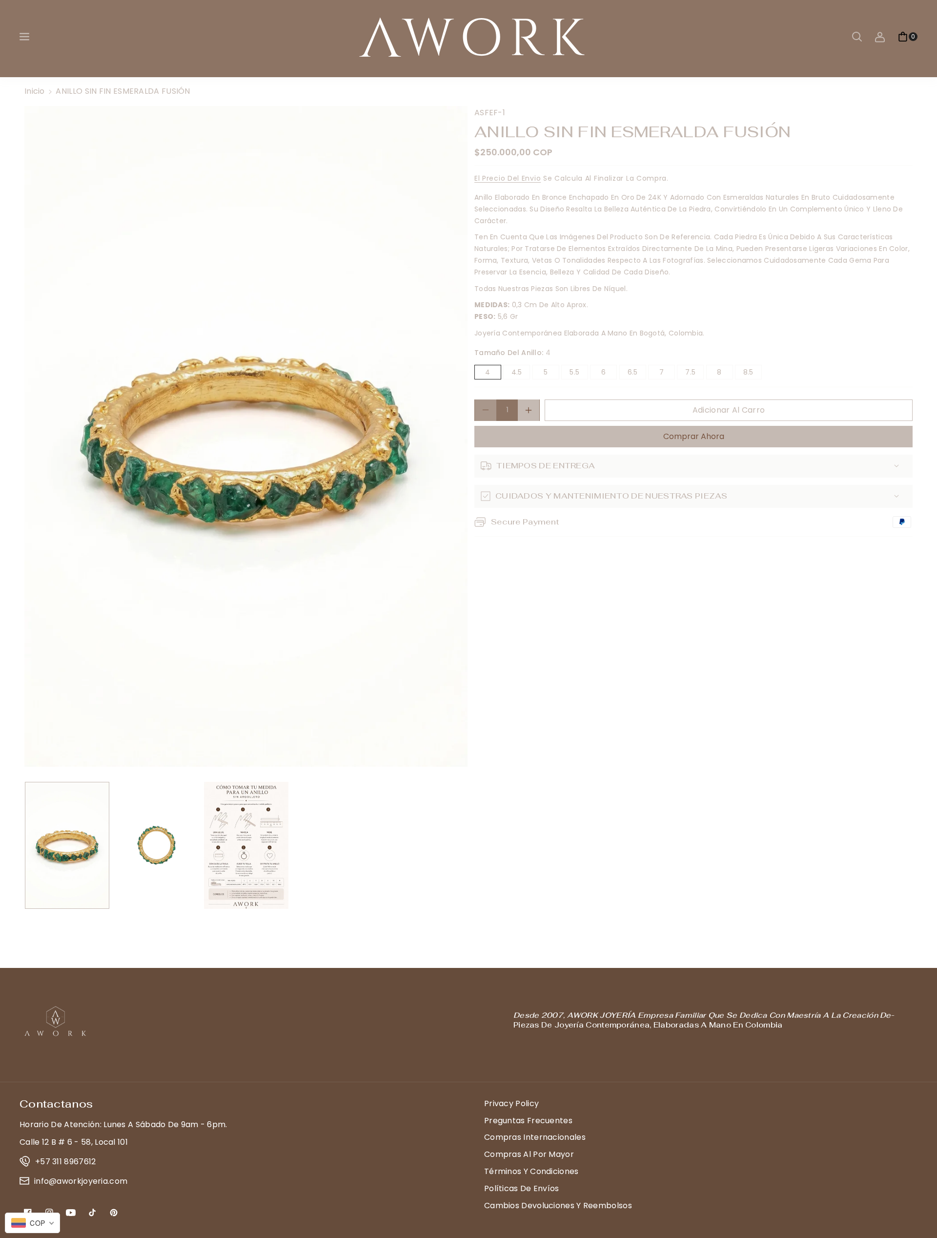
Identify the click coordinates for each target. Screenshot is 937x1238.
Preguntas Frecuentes (528, 1120)
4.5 (520, 373)
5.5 (579, 373)
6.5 (637, 373)
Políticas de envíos (521, 1188)
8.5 (752, 373)
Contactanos (56, 1104)
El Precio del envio (507, 178)
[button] (25, 36)
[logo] (56, 1021)
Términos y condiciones (531, 1171)
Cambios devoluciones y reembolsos (558, 1205)
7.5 (694, 373)
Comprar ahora (693, 435)
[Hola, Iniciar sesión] (880, 36)
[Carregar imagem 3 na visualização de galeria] (246, 845)
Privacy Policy (511, 1103)
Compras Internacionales (535, 1137)
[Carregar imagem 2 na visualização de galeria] (156, 845)
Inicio (34, 91)
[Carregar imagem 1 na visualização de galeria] (67, 845)
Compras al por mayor (529, 1154)
